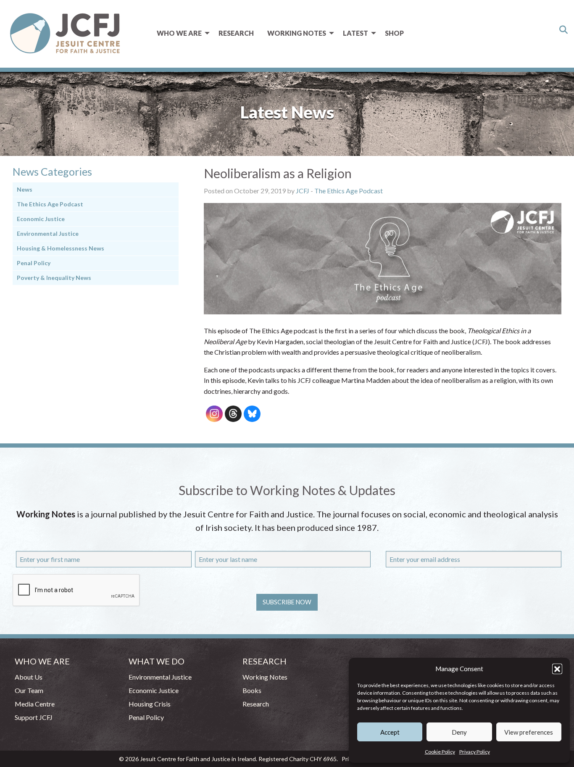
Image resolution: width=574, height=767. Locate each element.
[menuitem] (181, 33)
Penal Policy (33, 262)
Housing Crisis (150, 704)
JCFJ (302, 191)
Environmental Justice (48, 233)
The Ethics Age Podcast (348, 191)
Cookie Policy (440, 752)
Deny (459, 732)
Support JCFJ (34, 717)
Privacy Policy (474, 752)
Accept (390, 732)
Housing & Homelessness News (60, 248)
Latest (355, 33)
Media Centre (35, 704)
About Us (28, 677)
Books (251, 690)
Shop (394, 33)
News (24, 189)
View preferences (528, 732)
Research (236, 33)
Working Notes (296, 33)
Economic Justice (41, 218)
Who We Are (179, 33)
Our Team (29, 690)
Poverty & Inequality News (54, 277)
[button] (557, 668)
